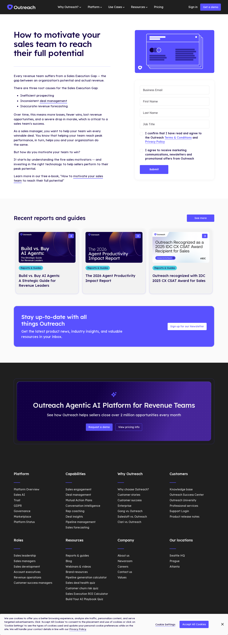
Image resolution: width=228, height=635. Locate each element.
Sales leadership (25, 555)
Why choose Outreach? (133, 489)
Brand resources (77, 572)
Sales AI (19, 494)
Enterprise (124, 505)
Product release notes (184, 516)
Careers (123, 566)
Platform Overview (26, 489)
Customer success (130, 500)
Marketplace (22, 516)
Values (122, 577)
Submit (154, 169)
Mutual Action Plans (79, 500)
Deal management (78, 494)
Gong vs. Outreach (130, 511)
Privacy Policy (155, 141)
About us (123, 555)
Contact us (125, 572)
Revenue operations (27, 577)
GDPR (18, 505)
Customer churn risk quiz (82, 588)
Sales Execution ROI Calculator (87, 594)
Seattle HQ (177, 555)
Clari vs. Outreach (129, 522)
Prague (175, 561)
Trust (17, 500)
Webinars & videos (78, 566)
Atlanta (175, 566)
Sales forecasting (77, 527)
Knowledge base (181, 489)
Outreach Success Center (187, 494)
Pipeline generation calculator (86, 577)
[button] (70, 7)
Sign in (193, 7)
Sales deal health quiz (80, 582)
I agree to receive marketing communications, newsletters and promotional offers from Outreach (169, 154)
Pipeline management (80, 522)
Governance (22, 511)
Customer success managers (33, 582)
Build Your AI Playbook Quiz (84, 599)
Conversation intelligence (83, 505)
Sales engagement (78, 489)
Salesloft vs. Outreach (132, 516)
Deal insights (74, 516)
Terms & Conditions (178, 137)
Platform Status (24, 522)
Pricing (158, 7)
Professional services (184, 505)
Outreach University (183, 500)
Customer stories (129, 494)
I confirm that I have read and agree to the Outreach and (173, 137)
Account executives (27, 572)
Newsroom (125, 561)
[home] (21, 7)
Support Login (179, 511)
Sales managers (24, 561)
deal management (53, 101)
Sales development (27, 566)
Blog (69, 561)
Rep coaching (75, 511)
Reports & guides (77, 555)
